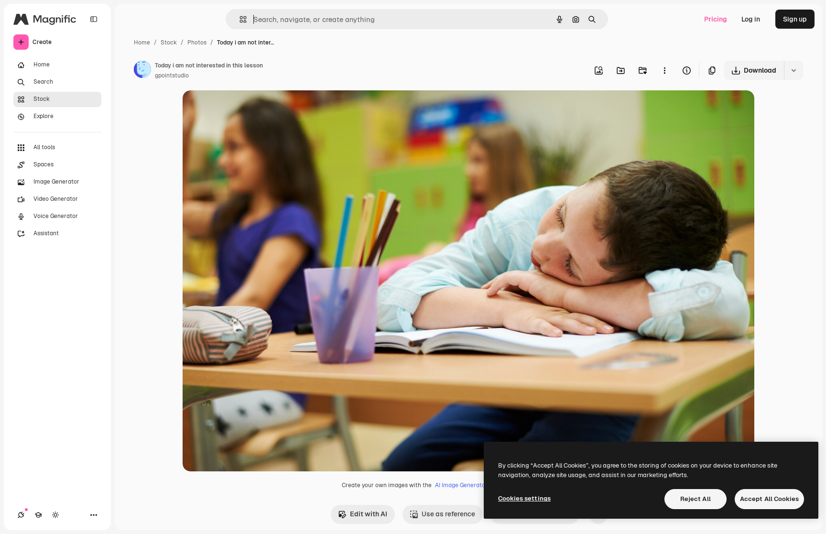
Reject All (695, 499)
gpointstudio (172, 75)
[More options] (664, 70)
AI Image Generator (461, 485)
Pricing (715, 19)
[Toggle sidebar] (93, 19)
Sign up (795, 19)
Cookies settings (524, 498)
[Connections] (21, 515)
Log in (750, 19)
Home (142, 42)
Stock (169, 42)
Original (243, 108)
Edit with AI (368, 514)
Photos (196, 42)
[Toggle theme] (55, 515)
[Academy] (38, 515)
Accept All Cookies (769, 499)
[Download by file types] (793, 70)
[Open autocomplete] (239, 19)
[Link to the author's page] (142, 71)
